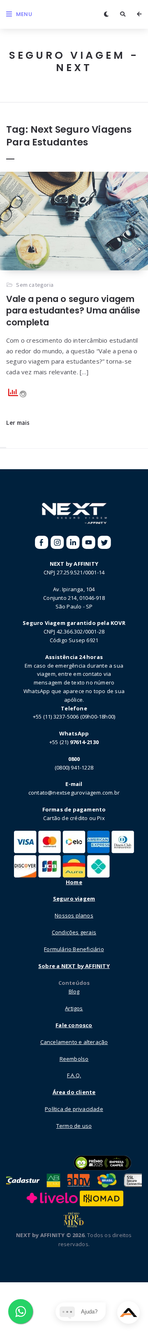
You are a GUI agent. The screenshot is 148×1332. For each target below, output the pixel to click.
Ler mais (18, 422)
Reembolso (74, 1058)
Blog (74, 991)
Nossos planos (74, 915)
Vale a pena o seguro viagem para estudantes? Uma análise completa (73, 310)
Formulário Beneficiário (74, 949)
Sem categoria (34, 284)
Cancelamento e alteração (74, 1042)
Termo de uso (74, 1125)
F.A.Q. (74, 1075)
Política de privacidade (74, 1109)
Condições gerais (74, 932)
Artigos (74, 1008)
